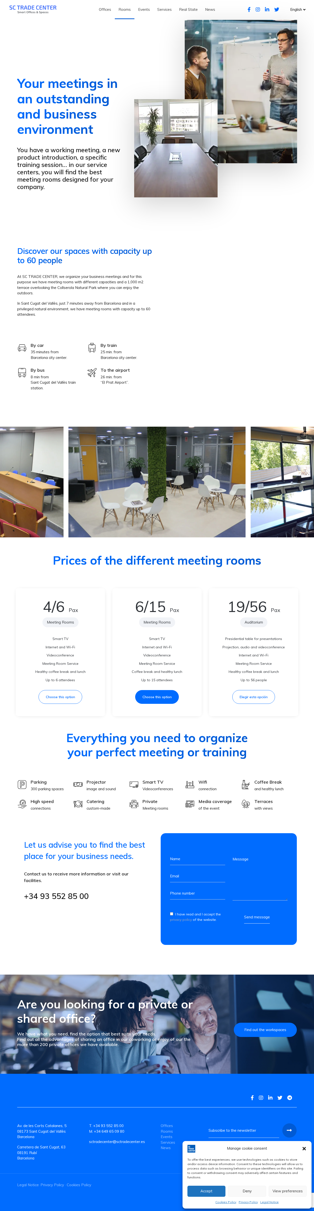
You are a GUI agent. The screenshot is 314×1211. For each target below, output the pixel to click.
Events (166, 1136)
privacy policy (181, 920)
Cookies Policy (225, 1202)
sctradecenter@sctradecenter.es (117, 1141)
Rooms (167, 1131)
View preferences (288, 1191)
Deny (247, 1191)
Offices (167, 1125)
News (166, 1147)
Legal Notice (269, 1202)
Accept (206, 1191)
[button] (304, 1148)
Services (168, 1142)
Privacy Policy (248, 1202)
